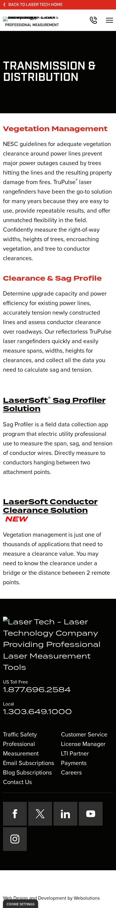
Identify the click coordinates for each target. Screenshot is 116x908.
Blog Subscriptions (27, 772)
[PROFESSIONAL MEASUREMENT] (31, 18)
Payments (74, 762)
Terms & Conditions (77, 887)
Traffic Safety (20, 734)
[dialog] (20, 903)
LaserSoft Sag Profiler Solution (54, 405)
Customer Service (84, 734)
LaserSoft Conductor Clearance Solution (50, 506)
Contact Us (17, 781)
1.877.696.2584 (37, 690)
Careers (71, 772)
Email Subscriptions (28, 762)
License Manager (83, 743)
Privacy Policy (40, 887)
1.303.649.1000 (37, 712)
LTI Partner (75, 753)
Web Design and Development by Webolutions (51, 898)
